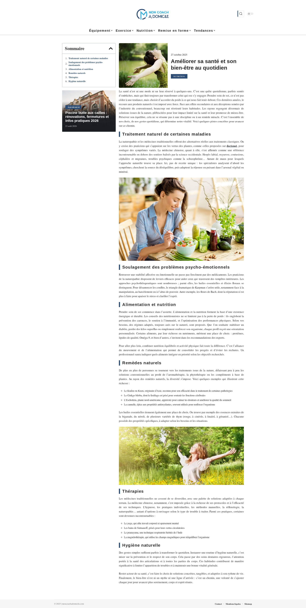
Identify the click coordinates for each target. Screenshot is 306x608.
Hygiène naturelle (77, 81)
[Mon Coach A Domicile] (153, 13)
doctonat (232, 146)
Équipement (74, 107)
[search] (240, 14)
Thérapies (73, 77)
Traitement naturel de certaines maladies (88, 58)
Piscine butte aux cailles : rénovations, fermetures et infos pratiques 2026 (87, 117)
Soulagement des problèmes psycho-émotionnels (86, 64)
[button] (111, 48)
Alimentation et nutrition (81, 69)
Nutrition (179, 76)
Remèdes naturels (77, 73)
